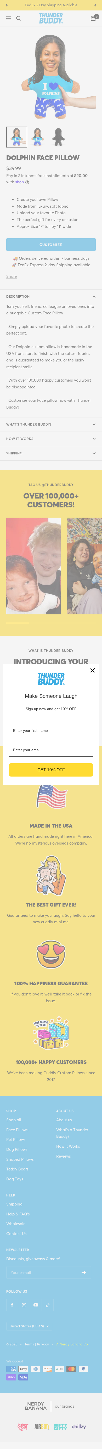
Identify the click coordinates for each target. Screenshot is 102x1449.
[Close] (92, 670)
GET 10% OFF (51, 770)
